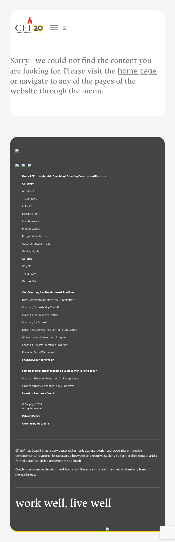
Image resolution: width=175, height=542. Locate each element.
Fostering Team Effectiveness (38, 352)
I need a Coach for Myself (38, 359)
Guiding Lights (30, 251)
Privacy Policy (31, 416)
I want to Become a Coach (38, 393)
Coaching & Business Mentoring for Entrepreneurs (50, 378)
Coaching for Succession (36, 322)
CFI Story (28, 183)
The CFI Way (29, 273)
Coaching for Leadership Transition (42, 307)
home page (137, 70)
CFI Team (27, 206)
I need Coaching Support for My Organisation (48, 299)
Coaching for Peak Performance (40, 314)
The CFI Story (29, 198)
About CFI (28, 191)
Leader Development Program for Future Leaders (49, 329)
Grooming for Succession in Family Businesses (48, 386)
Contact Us (29, 281)
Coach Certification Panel (36, 243)
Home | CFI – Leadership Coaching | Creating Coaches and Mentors (64, 176)
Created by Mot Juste (35, 423)
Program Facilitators (34, 236)
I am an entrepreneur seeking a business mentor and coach (59, 370)
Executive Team (30, 213)
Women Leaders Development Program (44, 337)
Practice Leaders (31, 228)
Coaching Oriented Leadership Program (44, 345)
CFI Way (27, 258)
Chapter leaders (30, 221)
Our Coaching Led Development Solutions (48, 292)
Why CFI (26, 266)
